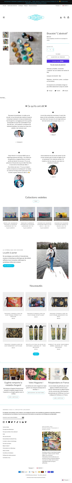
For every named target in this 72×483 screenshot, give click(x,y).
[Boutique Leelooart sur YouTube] (9, 422)
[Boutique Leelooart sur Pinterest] (14, 422)
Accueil (4, 5)
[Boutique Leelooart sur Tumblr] (20, 422)
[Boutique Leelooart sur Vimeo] (25, 422)
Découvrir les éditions (36, 392)
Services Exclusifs (7, 436)
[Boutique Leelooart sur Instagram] (3, 422)
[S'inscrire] (23, 417)
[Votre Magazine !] (36, 374)
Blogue (25, 5)
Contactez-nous (6, 457)
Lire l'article (13, 397)
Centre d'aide (6, 427)
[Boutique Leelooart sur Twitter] (12, 422)
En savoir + (8, 265)
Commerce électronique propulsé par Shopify (36, 477)
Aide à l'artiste (6, 450)
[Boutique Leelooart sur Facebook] (6, 422)
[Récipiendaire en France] (58, 374)
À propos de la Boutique (8, 429)
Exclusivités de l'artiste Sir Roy (9, 438)
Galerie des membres (12, 5)
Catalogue (20, 5)
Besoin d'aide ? (6, 445)
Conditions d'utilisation (8, 452)
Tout (36, 201)
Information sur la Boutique (9, 448)
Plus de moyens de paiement (58, 64)
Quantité (50, 46)
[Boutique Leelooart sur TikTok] (17, 422)
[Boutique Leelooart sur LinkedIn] (23, 422)
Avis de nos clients (7, 443)
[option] (36, 2)
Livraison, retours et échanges (9, 441)
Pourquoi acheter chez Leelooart (10, 431)
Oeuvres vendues (33, 5)
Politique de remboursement (9, 455)
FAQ (4, 434)
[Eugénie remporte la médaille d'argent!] (13, 374)
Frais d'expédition (51, 38)
